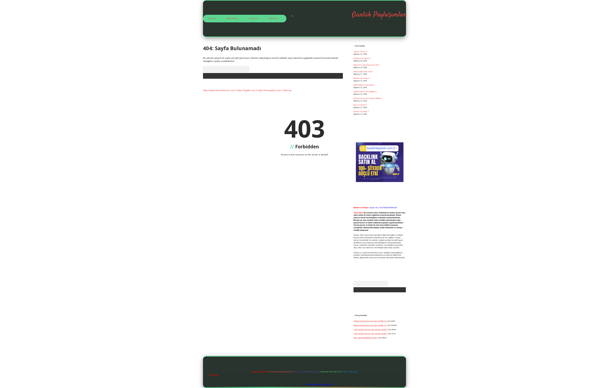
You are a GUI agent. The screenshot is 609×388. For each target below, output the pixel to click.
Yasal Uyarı (253, 18)
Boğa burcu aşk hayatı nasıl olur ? (367, 65)
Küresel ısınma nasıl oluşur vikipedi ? (368, 98)
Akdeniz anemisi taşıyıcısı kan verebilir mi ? (370, 321)
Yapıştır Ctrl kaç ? (360, 52)
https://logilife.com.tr (247, 90)
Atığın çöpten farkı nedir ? (363, 72)
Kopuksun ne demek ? (362, 58)
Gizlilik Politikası (232, 18)
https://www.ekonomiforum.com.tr (219, 90)
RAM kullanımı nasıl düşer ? (364, 85)
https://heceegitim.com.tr (270, 90)
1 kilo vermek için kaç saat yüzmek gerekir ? (371, 329)
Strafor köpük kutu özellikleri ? (365, 92)
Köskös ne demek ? (361, 112)
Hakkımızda (273, 18)
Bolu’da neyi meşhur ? (362, 78)
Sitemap (287, 90)
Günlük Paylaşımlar (379, 15)
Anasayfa (211, 18)
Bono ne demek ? (360, 105)
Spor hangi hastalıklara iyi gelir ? (366, 338)
